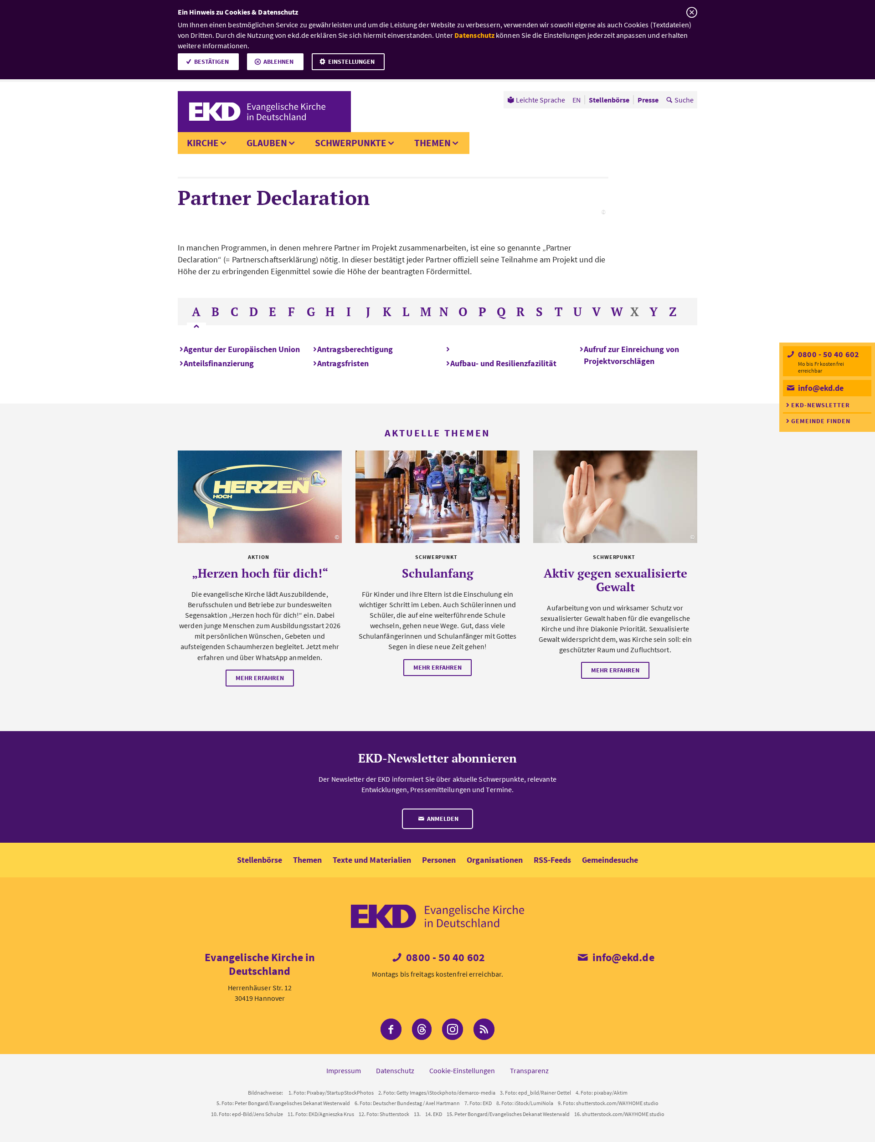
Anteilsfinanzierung (219, 363)
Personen (439, 860)
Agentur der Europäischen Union (242, 349)
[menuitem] (536, 99)
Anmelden (442, 818)
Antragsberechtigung (355, 349)
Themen (432, 143)
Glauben (267, 143)
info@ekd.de (820, 388)
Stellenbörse (259, 860)
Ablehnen (278, 61)
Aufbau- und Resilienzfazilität (503, 363)
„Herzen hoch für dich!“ (260, 573)
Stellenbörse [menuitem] (609, 99)
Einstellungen (351, 61)
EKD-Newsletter (820, 405)
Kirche (203, 143)
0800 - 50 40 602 (827, 354)
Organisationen (495, 860)
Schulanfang (438, 573)
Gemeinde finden (820, 421)
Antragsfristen (343, 363)
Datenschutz (474, 35)
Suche (684, 99)
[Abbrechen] (691, 12)
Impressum (343, 1070)
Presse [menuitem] (648, 99)
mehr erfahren (260, 678)
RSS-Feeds (552, 860)
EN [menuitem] (576, 99)
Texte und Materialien (372, 860)
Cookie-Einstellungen (462, 1070)
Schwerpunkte (350, 143)
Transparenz (529, 1070)
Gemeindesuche (610, 860)
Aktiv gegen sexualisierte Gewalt (615, 579)
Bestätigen (211, 61)
